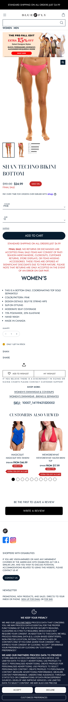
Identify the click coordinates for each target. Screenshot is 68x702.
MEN (16, 28)
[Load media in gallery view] (8, 150)
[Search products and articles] (62, 23)
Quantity (6, 328)
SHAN (6, 351)
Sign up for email (30, 599)
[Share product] (24, 364)
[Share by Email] (5, 364)
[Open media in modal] (62, 62)
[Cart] (63, 15)
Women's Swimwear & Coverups (34, 392)
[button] (13, 479)
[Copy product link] (12, 364)
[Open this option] (17, 436)
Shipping (6, 228)
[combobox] (34, 23)
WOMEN (7, 28)
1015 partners (23, 622)
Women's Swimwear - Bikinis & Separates (34, 396)
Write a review (34, 511)
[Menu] (5, 15)
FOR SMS (48, 599)
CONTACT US (11, 577)
